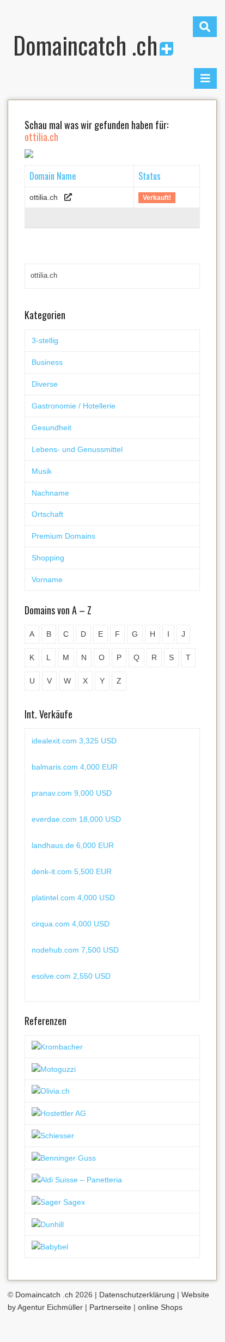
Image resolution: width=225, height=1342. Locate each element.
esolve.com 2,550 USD (71, 976)
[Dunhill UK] (48, 1223)
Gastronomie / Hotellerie (73, 405)
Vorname (47, 579)
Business (47, 362)
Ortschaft (47, 514)
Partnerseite (110, 1307)
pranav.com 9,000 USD (72, 793)
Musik (42, 471)
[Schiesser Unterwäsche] (53, 1135)
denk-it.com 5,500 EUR (72, 871)
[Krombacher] (57, 1046)
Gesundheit (51, 427)
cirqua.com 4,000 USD (71, 923)
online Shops (160, 1307)
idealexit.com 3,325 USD (74, 740)
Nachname (50, 493)
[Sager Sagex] (58, 1201)
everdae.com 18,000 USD (76, 819)
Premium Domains (63, 536)
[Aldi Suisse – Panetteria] (77, 1179)
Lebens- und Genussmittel (77, 449)
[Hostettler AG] (59, 1112)
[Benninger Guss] (64, 1157)
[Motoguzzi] (54, 1068)
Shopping (48, 557)
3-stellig (45, 340)
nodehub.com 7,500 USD (75, 949)
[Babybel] (50, 1246)
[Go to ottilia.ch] (68, 197)
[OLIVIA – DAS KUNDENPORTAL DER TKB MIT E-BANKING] (51, 1090)
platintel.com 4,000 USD (73, 897)
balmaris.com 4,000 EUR (75, 766)
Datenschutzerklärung (137, 1294)
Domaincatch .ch (85, 45)
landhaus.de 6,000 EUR (73, 845)
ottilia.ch (43, 197)
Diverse (45, 384)
